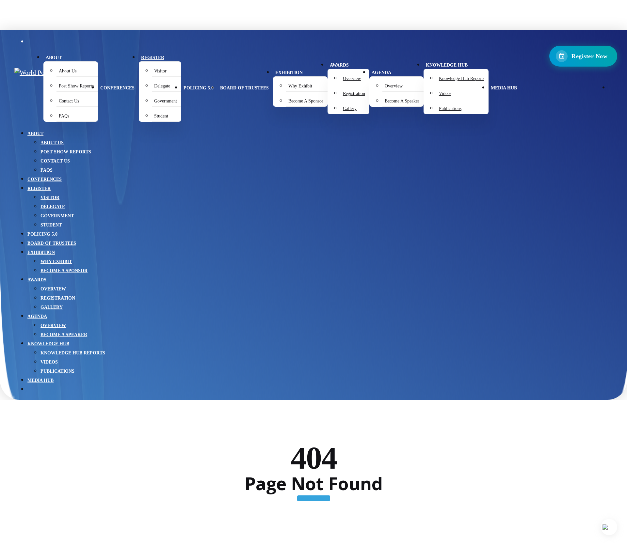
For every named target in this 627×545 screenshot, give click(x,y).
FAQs (46, 170)
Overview (53, 289)
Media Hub (40, 380)
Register (39, 188)
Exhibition (41, 252)
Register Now (589, 56)
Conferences (44, 179)
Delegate (52, 206)
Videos (49, 362)
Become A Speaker (63, 334)
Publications (57, 371)
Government (57, 215)
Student (51, 225)
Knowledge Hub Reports (72, 352)
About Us (52, 142)
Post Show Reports (65, 151)
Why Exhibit (56, 261)
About (35, 133)
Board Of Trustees (51, 243)
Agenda (37, 316)
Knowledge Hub (48, 343)
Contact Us (55, 161)
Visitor (49, 197)
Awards (36, 279)
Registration (57, 298)
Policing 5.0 (42, 234)
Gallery (51, 307)
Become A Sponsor (64, 270)
